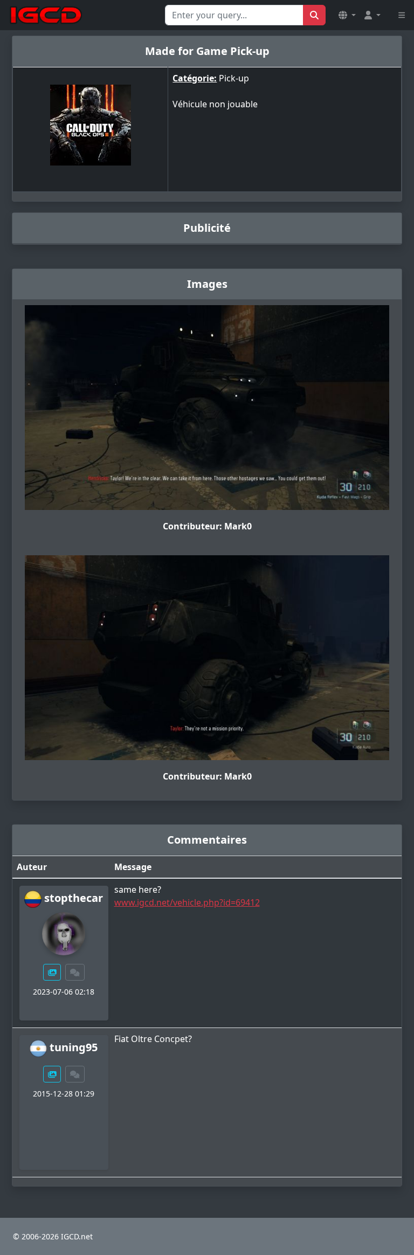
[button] (347, 15)
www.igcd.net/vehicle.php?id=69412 (187, 902)
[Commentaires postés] (75, 972)
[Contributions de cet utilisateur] (52, 972)
